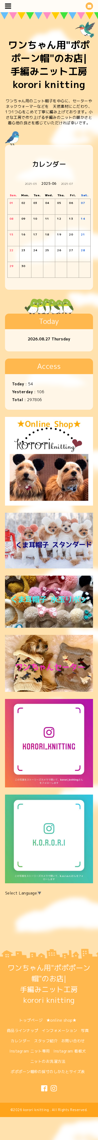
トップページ (31, 1020)
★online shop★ (61, 1020)
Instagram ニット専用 (30, 1051)
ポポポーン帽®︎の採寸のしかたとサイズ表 (48, 1071)
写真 (85, 1030)
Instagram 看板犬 (70, 1051)
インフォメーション (59, 1030)
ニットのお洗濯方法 (48, 1061)
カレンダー (20, 1040)
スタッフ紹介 (46, 1040)
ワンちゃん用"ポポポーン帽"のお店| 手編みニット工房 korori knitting (49, 64)
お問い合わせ (73, 1040)
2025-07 (67, 184)
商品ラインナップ (22, 1030)
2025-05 (31, 184)
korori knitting (36, 1109)
